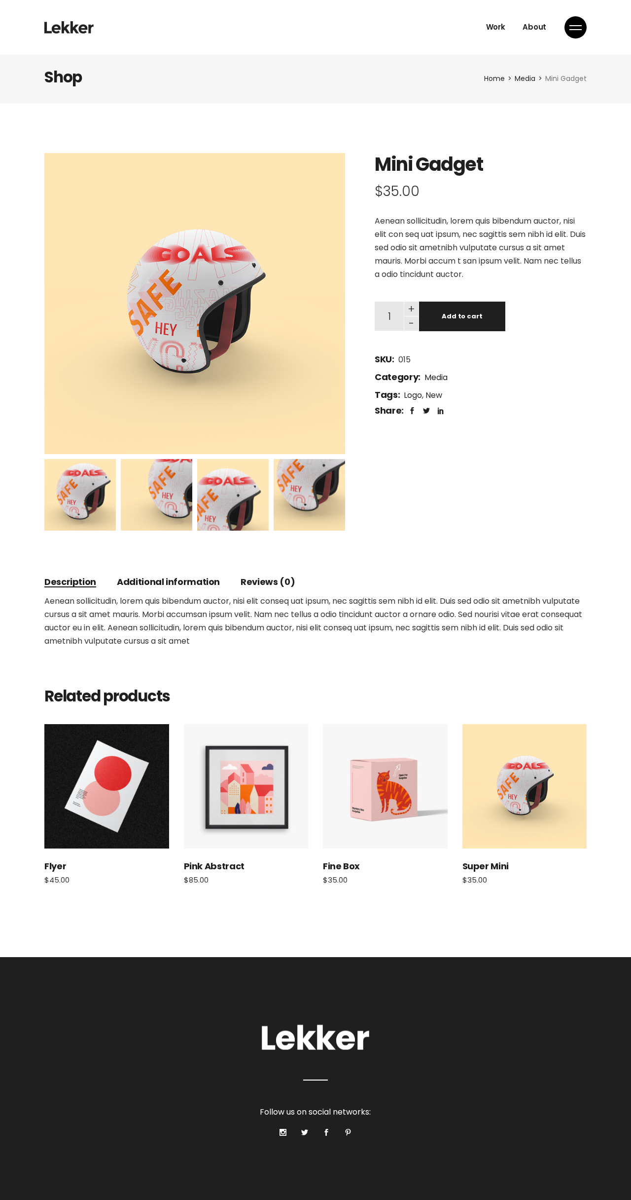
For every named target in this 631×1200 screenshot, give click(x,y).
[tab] (70, 581)
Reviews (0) (268, 582)
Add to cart (462, 316)
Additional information (168, 582)
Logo (413, 395)
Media (436, 377)
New (433, 395)
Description (70, 582)
